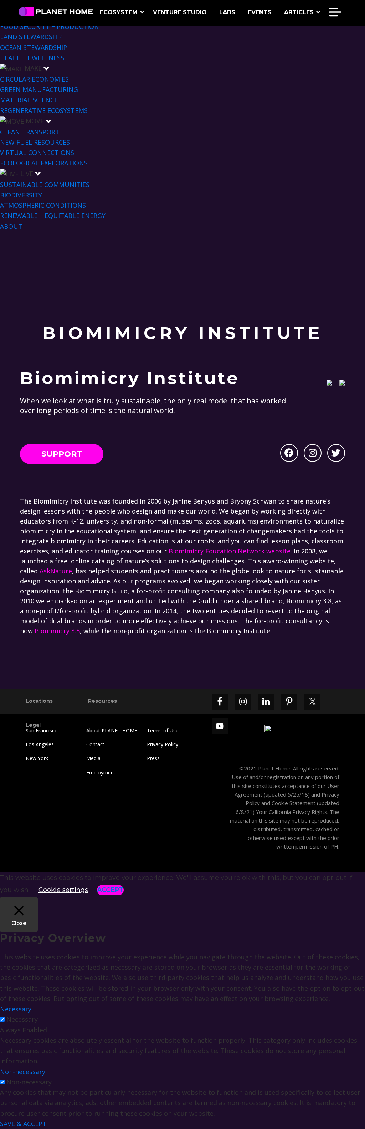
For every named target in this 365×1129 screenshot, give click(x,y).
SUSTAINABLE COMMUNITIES (44, 184)
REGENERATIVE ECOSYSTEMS (44, 110)
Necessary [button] (15, 1009)
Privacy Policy (162, 744)
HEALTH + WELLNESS (32, 57)
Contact (95, 744)
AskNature (56, 571)
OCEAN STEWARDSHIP (33, 47)
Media (93, 758)
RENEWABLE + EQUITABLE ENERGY (53, 215)
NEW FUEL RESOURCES (35, 142)
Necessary (22, 1019)
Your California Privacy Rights (291, 811)
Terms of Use (163, 730)
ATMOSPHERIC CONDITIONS (43, 205)
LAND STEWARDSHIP (31, 36)
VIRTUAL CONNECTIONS (37, 152)
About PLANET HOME (111, 730)
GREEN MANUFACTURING (39, 89)
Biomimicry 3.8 (57, 631)
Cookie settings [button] (63, 890)
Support (61, 454)
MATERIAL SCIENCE (29, 100)
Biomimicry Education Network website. (230, 551)
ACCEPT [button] (110, 890)
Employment (100, 772)
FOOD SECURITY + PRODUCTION (49, 26)
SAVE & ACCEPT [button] (23, 1123)
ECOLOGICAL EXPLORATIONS (44, 163)
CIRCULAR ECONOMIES (34, 79)
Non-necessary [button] (22, 1071)
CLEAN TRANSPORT (30, 132)
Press (153, 758)
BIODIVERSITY (21, 195)
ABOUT (11, 226)
